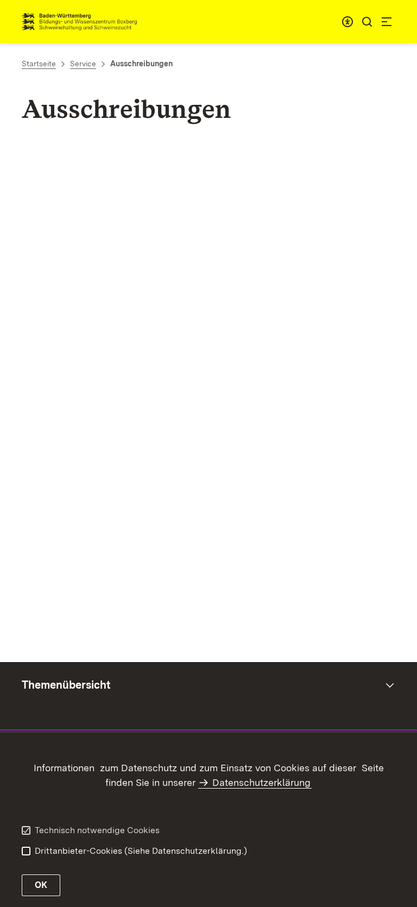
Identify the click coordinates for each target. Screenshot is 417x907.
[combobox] (347, 21)
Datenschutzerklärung (261, 782)
